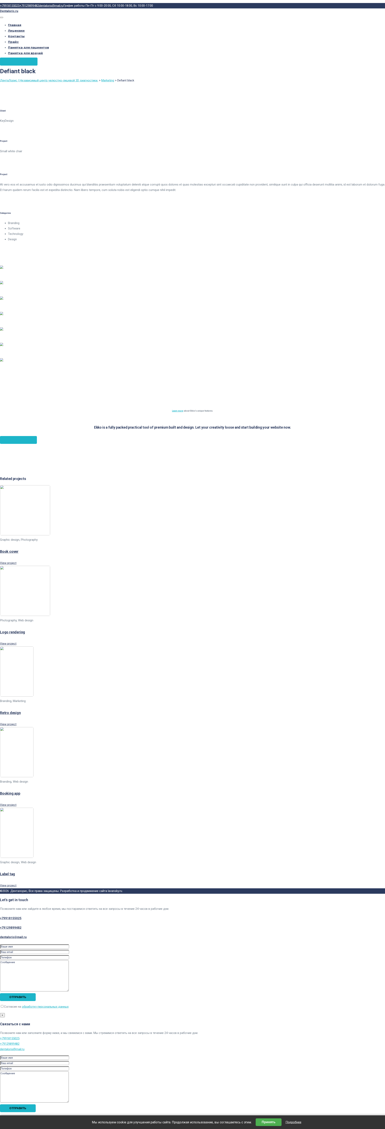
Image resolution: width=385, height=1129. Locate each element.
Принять (269, 1122)
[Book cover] (25, 534)
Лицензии (16, 30)
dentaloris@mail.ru (13, 937)
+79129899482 (10, 927)
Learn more (177, 411)
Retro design (10, 713)
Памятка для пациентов (28, 47)
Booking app (10, 793)
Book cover (9, 551)
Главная (14, 25)
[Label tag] (16, 857)
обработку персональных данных (45, 1006)
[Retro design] (16, 695)
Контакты (16, 36)
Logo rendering (12, 632)
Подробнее (293, 1122)
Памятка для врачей (25, 53)
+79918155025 (10, 918)
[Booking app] (16, 776)
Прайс (13, 42)
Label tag (7, 874)
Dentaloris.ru (9, 11)
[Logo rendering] (25, 615)
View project (8, 563)
